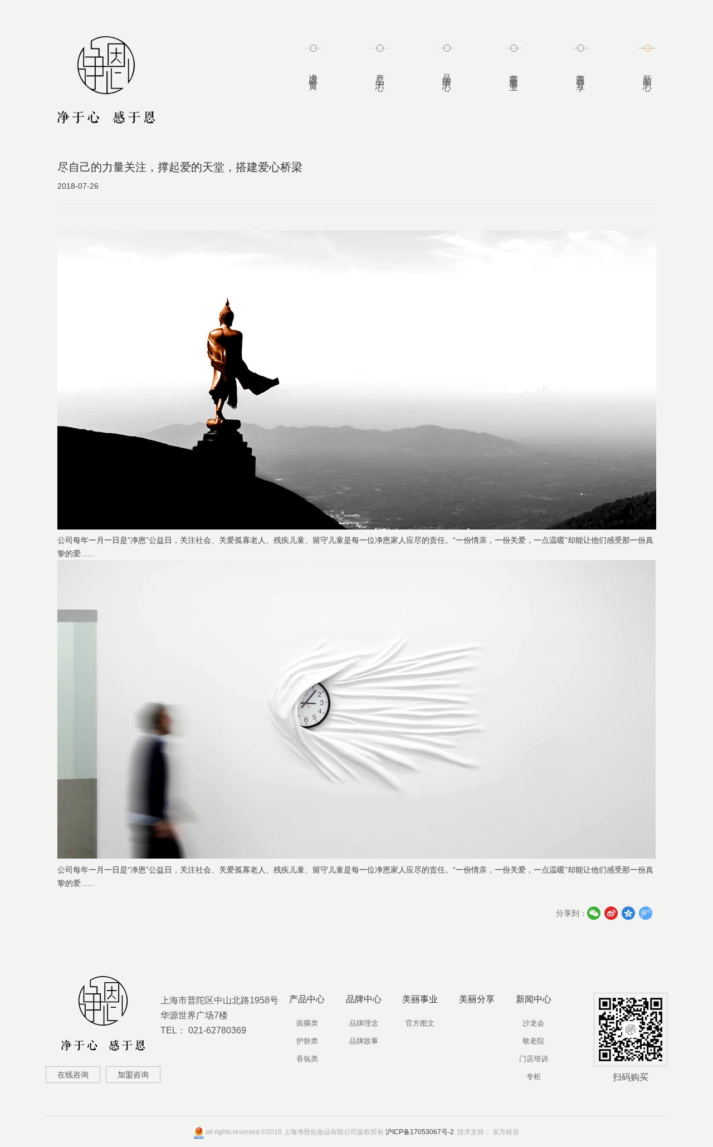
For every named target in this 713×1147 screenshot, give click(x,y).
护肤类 (307, 1041)
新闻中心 (647, 72)
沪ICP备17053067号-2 (419, 1132)
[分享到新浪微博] (611, 913)
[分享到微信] (594, 913)
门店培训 (533, 1059)
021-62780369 (217, 1030)
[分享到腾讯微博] (646, 913)
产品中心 (380, 72)
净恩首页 (313, 72)
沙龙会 (533, 1023)
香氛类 (307, 1059)
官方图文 (420, 1023)
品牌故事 (363, 1041)
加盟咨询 (133, 1074)
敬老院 (533, 1041)
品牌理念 (363, 1023)
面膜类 (307, 1023)
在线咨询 (73, 1074)
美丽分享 (580, 72)
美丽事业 (514, 72)
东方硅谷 (505, 1132)
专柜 (533, 1076)
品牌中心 (447, 72)
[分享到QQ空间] (629, 913)
